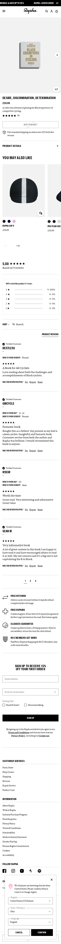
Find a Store (8, 767)
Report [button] (32, 382)
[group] (30, 264)
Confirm (42, 932)
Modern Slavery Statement (15, 837)
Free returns (18, 596)
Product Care (9, 790)
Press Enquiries (9, 819)
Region (14, 897)
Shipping (7, 776)
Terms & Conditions (12, 828)
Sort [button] (5, 324)
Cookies (6, 850)
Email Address (11, 679)
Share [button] (40, 382)
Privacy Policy (18, 735)
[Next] (17, 245)
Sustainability (9, 832)
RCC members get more (24, 638)
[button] (25, 581)
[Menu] (4, 11)
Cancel (19, 932)
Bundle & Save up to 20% (12, 3)
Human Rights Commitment (16, 846)
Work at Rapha (9, 810)
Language (15, 918)
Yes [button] (26, 382)
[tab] (50, 335)
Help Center (8, 772)
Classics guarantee (22, 624)
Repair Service (9, 785)
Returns (6, 781)
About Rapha (8, 805)
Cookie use (44, 735)
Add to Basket (30, 124)
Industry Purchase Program (15, 814)
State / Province (18, 908)
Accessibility (8, 855)
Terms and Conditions (18, 732)
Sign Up (30, 718)
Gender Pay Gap (10, 841)
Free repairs (18, 610)
